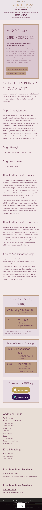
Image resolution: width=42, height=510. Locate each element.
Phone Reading (8, 423)
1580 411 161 (24, 364)
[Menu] (36, 6)
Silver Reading (8, 456)
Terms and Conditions (10, 441)
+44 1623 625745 (23, 321)
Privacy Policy (7, 443)
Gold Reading (7, 458)
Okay (21, 506)
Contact (6, 431)
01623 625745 (21, 15)
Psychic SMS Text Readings (12, 420)
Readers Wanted (8, 425)
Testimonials (7, 433)
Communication (8, 438)
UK (19, 1)
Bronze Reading (8, 453)
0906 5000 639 (21, 9)
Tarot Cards (7, 428)
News (5, 436)
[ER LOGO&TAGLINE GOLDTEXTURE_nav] (21, 6)
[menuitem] (36, 6)
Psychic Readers (8, 418)
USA (25, 1)
